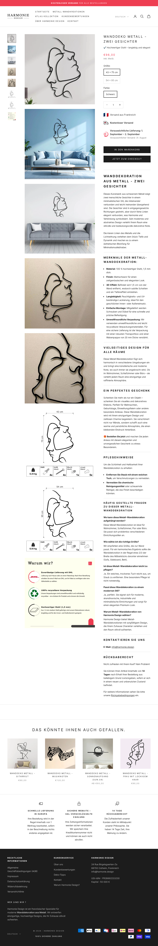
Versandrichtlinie (15, 891)
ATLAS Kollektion (47, 16)
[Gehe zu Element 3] (11, 60)
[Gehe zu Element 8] (11, 116)
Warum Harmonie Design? (67, 885)
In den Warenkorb (127, 149)
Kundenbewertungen (75, 16)
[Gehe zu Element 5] (11, 82)
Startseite (42, 12)
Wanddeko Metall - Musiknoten (60, 775)
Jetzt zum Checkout (127, 159)
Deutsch (120, 17)
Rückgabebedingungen (123, 695)
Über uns (58, 864)
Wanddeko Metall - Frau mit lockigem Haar (135, 776)
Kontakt (73, 21)
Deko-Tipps (60, 874)
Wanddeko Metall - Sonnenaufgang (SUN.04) (98, 776)
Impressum (13, 876)
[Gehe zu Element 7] (11, 105)
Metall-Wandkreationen (69, 12)
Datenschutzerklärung (18, 881)
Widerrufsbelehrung (17, 886)
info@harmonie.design (123, 647)
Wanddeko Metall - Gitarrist (22, 775)
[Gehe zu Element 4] (11, 71)
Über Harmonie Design (49, 21)
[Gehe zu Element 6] (11, 94)
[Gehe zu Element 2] (11, 49)
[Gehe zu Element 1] (11, 38)
